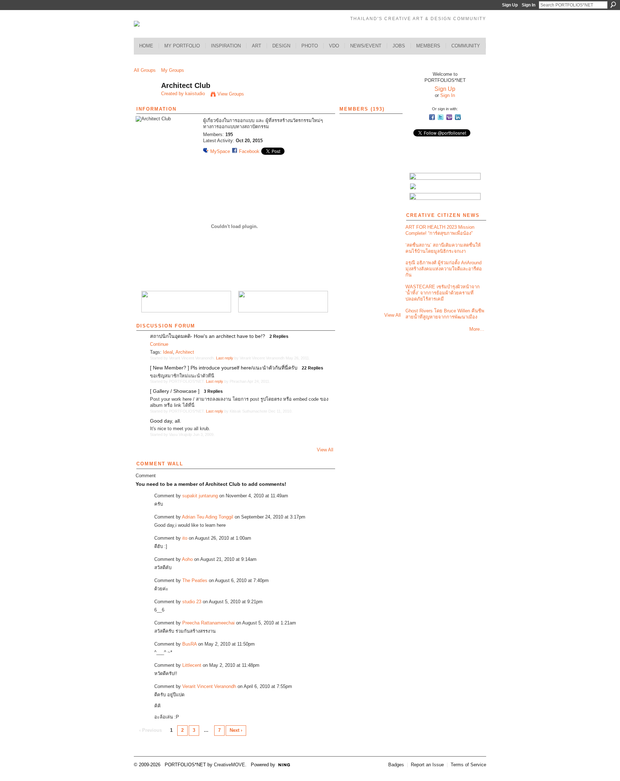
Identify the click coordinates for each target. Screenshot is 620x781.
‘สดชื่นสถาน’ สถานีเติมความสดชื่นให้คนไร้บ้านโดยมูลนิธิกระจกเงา (443, 248)
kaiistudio (195, 93)
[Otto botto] (369, 131)
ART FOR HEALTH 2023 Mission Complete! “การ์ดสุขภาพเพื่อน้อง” (439, 230)
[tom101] (350, 265)
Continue (159, 344)
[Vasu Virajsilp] (369, 303)
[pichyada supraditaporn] (369, 265)
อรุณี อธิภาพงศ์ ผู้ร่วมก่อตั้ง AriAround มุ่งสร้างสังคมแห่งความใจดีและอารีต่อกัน (443, 269)
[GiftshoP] (369, 284)
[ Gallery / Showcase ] (174, 391)
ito (184, 538)
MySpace (220, 151)
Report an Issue (427, 764)
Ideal (168, 352)
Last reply (224, 358)
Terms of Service (468, 764)
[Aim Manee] (350, 150)
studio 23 (191, 601)
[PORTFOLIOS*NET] (350, 303)
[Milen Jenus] (388, 245)
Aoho (187, 559)
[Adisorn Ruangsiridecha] (388, 303)
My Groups (172, 70)
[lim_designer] (388, 169)
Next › (236, 730)
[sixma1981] (388, 207)
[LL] (369, 226)
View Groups (230, 94)
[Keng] (350, 284)
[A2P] (388, 150)
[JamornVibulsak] (388, 265)
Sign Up (510, 5)
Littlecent (191, 665)
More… (476, 329)
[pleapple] (369, 188)
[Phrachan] (388, 131)
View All (325, 449)
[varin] (369, 245)
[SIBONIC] (388, 284)
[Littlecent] (388, 188)
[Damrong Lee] (350, 226)
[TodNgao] (369, 207)
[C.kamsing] (350, 207)
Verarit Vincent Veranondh (209, 686)
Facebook (249, 151)
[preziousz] (350, 245)
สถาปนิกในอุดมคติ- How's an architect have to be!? (207, 336)
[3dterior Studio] (350, 188)
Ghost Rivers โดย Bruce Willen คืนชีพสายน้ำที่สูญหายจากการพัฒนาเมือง (444, 314)
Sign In (528, 5)
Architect (184, 352)
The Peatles (194, 580)
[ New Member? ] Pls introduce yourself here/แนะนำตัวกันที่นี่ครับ (223, 368)
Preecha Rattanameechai (208, 623)
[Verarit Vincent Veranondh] (350, 131)
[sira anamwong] (350, 169)
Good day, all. (165, 421)
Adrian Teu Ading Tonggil (207, 517)
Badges (396, 764)
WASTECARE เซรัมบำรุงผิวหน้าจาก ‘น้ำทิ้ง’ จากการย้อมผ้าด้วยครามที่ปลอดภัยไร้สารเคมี (442, 293)
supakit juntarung (200, 495)
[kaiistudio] (145, 101)
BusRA (189, 644)
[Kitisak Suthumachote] (369, 150)
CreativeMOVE (229, 764)
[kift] (388, 226)
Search (613, 4)
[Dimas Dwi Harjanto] (369, 169)
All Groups (145, 70)
